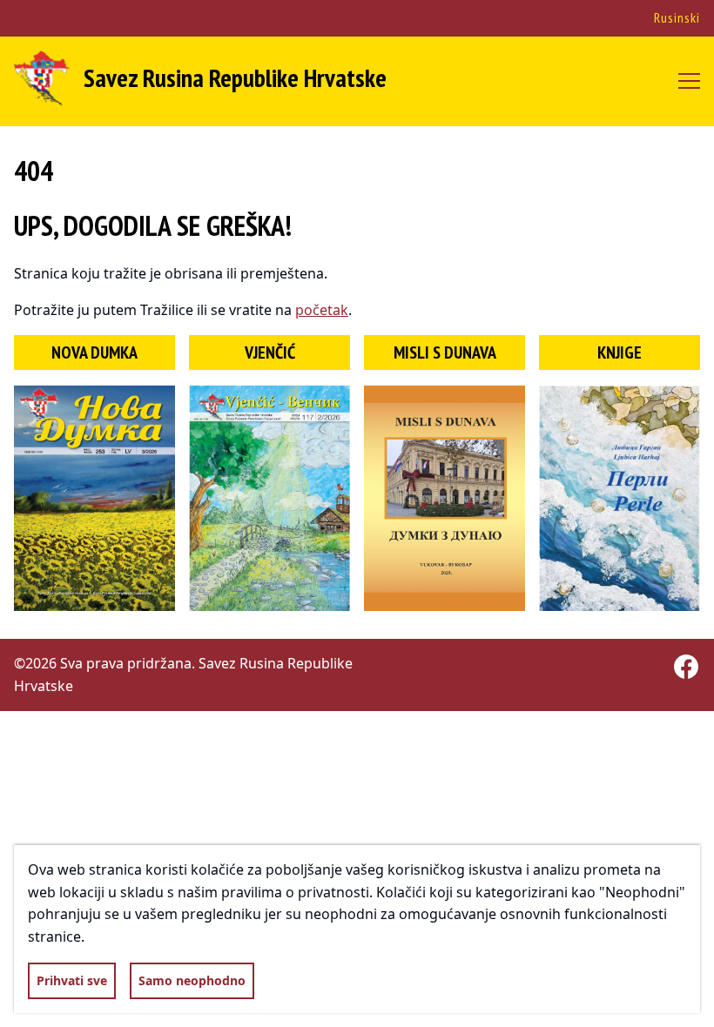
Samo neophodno (192, 980)
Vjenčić (270, 352)
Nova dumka (94, 352)
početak (321, 309)
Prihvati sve (72, 980)
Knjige (619, 352)
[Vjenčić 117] (269, 498)
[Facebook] (686, 667)
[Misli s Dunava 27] (444, 498)
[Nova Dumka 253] (94, 498)
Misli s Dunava (445, 352)
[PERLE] (619, 498)
